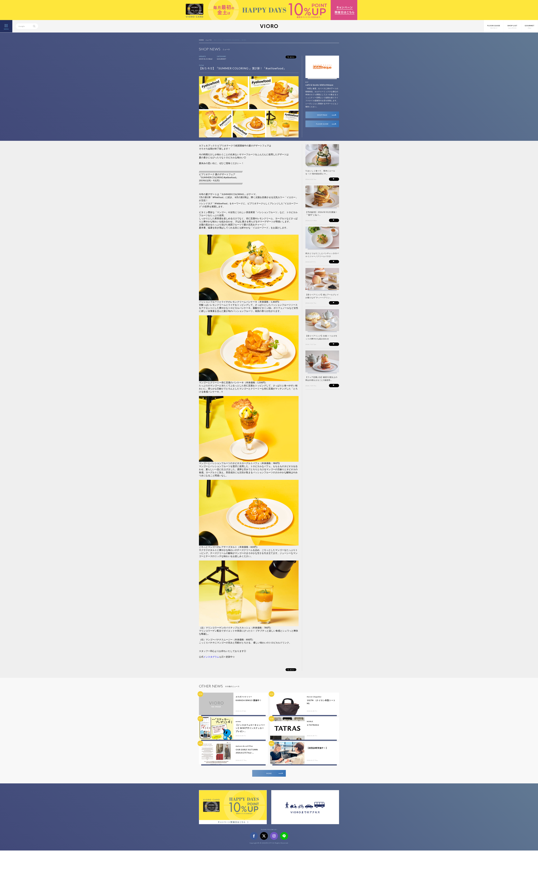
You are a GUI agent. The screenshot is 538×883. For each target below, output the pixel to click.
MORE (269, 773)
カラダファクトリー (244, 697)
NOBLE (310, 721)
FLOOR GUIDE (322, 124)
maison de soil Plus (244, 746)
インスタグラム (211, 656)
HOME (201, 40)
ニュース (209, 40)
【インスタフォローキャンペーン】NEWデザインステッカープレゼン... (250, 728)
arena (238, 721)
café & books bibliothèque (319, 85)
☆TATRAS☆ (313, 725)
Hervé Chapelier (314, 697)
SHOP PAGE (322, 115)
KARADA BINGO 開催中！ (249, 700)
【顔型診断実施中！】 (317, 748)
